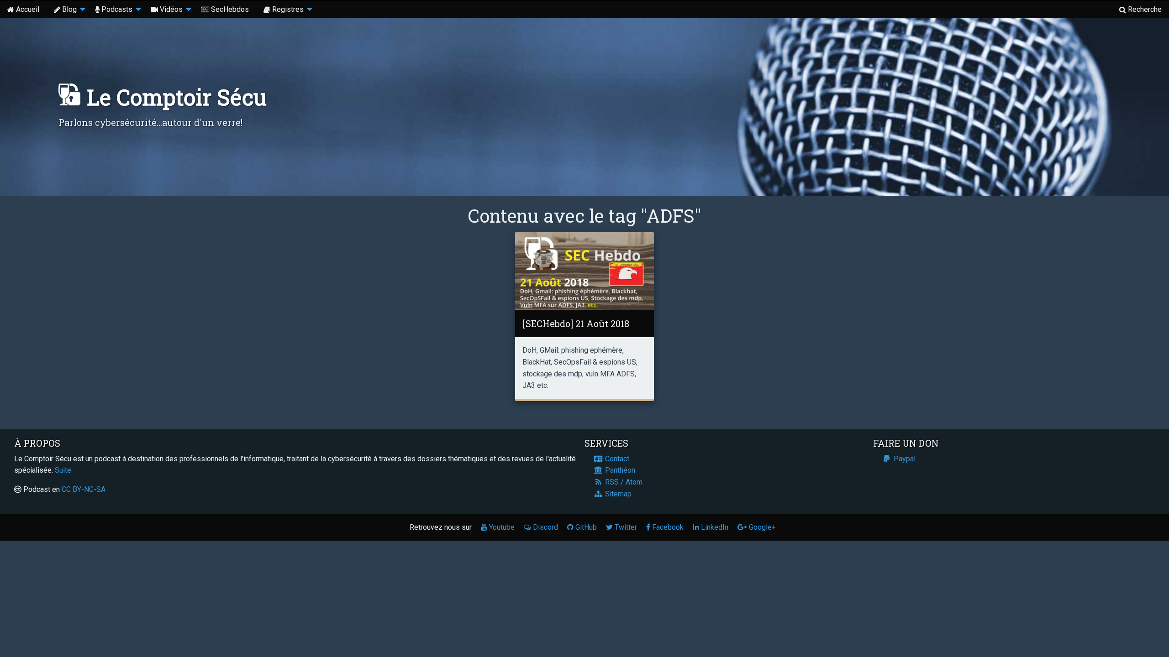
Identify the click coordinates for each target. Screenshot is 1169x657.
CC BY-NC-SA (83, 489)
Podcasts (116, 9)
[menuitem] (23, 9)
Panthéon (619, 470)
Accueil (27, 9)
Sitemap (617, 494)
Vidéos (171, 9)
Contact (616, 458)
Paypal (904, 458)
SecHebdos (230, 9)
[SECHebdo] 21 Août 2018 (575, 323)
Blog (69, 9)
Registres (288, 9)
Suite (63, 470)
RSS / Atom (622, 482)
